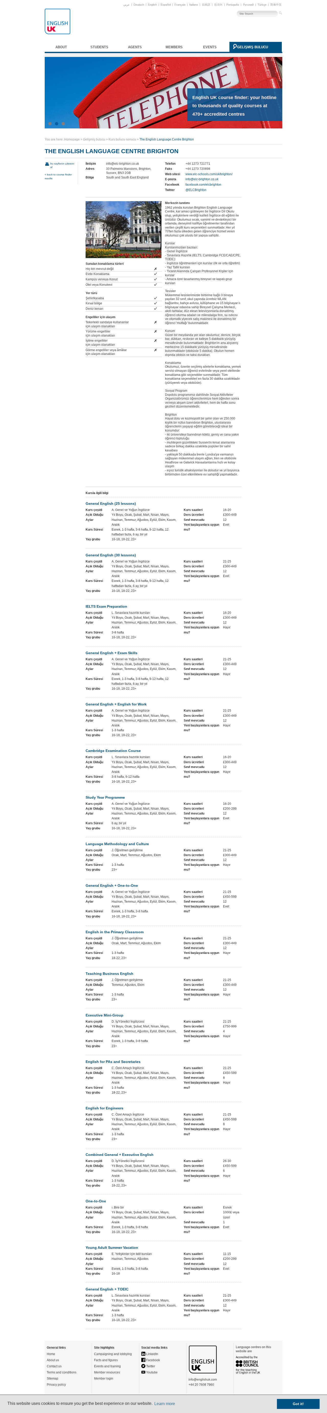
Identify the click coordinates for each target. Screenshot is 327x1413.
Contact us (54, 1366)
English (152, 4)
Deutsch (139, 4)
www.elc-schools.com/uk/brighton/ (208, 174)
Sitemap (52, 1378)
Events (210, 47)
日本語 (206, 4)
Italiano (193, 4)
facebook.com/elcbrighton (203, 184)
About (61, 47)
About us (53, 1360)
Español (166, 4)
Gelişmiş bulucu (252, 47)
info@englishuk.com (203, 1379)
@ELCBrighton (195, 190)
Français (179, 4)
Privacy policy (56, 1384)
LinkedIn (151, 1354)
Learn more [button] (164, 1404)
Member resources (107, 1372)
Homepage (72, 139)
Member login (103, 1378)
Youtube (151, 1372)
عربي (126, 4)
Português (232, 4)
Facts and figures (106, 1360)
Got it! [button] (298, 1404)
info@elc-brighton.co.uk (201, 179)
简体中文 (276, 4)
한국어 (218, 4)
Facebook (152, 1360)
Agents (135, 47)
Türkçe (262, 4)
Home (51, 1354)
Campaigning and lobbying (113, 1354)
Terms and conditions (61, 1372)
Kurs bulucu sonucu (122, 139)
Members (174, 47)
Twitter (150, 1366)
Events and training (107, 1366)
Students (99, 47)
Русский (248, 4)
